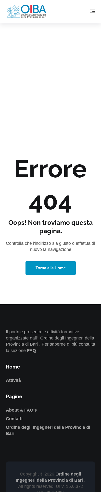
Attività (13, 380)
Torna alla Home (51, 268)
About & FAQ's (21, 410)
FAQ (31, 350)
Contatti (14, 418)
